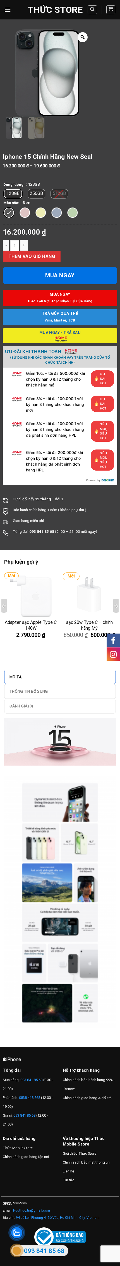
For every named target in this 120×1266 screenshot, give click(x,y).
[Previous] (4, 606)
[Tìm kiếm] (92, 9)
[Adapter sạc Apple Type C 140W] (30, 596)
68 (52, 531)
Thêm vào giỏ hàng (31, 256)
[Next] (116, 606)
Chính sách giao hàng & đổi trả (87, 1098)
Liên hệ (68, 1171)
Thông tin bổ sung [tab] (28, 691)
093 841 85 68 (31, 1080)
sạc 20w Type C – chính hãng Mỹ (89, 625)
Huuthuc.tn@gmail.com (31, 1210)
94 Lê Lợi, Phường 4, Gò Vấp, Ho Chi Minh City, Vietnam (58, 1218)
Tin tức (68, 1180)
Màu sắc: (11, 203)
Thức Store (55, 9)
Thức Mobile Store (18, 1148)
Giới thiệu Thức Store (79, 1153)
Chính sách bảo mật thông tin (86, 1162)
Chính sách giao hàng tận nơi (26, 1157)
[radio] (13, 193)
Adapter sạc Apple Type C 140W (31, 625)
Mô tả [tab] (15, 677)
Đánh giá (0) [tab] (21, 706)
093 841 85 (39, 531)
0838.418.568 (29, 1098)
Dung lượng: (14, 185)
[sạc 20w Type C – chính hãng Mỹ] (89, 596)
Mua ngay (60, 275)
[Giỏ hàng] (111, 9)
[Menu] (7, 9)
